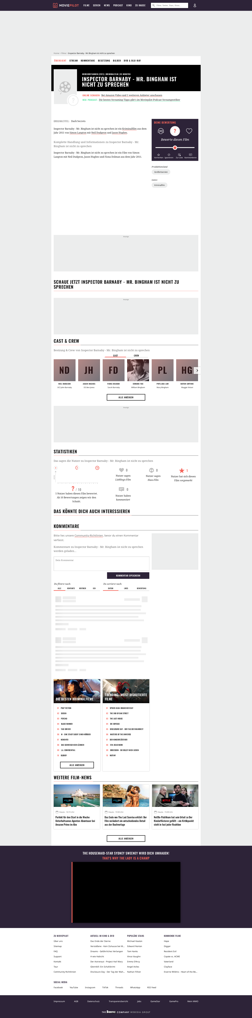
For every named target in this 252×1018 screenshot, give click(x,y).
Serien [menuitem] (96, 5)
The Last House (116, 718)
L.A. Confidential (68, 750)
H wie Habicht (97, 956)
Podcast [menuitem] (118, 5)
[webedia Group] (126, 1012)
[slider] (175, 148)
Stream (73, 60)
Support (58, 956)
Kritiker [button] (82, 588)
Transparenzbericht (118, 1001)
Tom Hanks (132, 951)
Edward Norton (134, 946)
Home (56, 53)
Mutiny (113, 755)
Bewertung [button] (141, 588)
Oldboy (64, 755)
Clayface (168, 966)
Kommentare (88, 60)
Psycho (64, 718)
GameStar (155, 1001)
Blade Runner (67, 723)
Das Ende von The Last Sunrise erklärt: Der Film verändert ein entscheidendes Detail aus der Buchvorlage (126, 820)
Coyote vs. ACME (172, 956)
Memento (64, 739)
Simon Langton (78, 132)
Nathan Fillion (134, 971)
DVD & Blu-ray (132, 60)
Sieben (63, 713)
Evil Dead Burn (116, 744)
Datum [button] (110, 588)
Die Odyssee (115, 723)
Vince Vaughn (134, 956)
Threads (119, 987)
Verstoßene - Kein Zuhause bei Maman (107, 946)
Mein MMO (192, 1001)
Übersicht (60, 60)
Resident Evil (170, 951)
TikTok (105, 987)
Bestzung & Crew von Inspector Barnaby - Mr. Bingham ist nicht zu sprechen (102, 350)
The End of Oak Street (119, 713)
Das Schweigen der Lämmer (72, 744)
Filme (63, 53)
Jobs (139, 1001)
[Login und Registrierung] (194, 5)
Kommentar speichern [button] (128, 575)
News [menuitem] (107, 5)
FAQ (56, 951)
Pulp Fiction (66, 708)
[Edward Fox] (138, 370)
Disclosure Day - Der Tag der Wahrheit (127, 729)
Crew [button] (136, 355)
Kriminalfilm (159, 185)
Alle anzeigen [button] (126, 397)
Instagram (90, 987)
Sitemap (58, 946)
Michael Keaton (134, 941)
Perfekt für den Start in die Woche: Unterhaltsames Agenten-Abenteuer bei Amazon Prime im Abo (75, 820)
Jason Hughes (119, 132)
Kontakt (57, 961)
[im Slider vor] (197, 370)
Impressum (59, 1001)
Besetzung (104, 60)
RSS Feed (151, 987)
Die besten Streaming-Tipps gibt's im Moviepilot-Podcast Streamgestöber (139, 99)
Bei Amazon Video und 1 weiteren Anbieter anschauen (131, 95)
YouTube (74, 987)
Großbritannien (161, 172)
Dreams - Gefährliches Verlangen (106, 951)
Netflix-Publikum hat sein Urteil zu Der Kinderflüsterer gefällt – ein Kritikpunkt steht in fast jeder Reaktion (174, 820)
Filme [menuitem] (86, 5)
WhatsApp (135, 987)
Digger (167, 946)
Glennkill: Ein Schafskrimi (102, 966)
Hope (166, 941)
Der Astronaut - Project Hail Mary (106, 961)
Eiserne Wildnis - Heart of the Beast (181, 971)
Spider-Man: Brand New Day (121, 708)
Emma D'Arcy (133, 961)
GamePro (173, 1001)
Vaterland (168, 961)
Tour (56, 966)
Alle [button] (59, 588)
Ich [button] (94, 588)
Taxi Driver (66, 729)
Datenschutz (93, 1001)
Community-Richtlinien (89, 535)
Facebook (58, 987)
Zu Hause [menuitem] (140, 5)
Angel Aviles (133, 966)
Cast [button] (115, 355)
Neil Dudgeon (98, 132)
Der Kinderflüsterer (118, 739)
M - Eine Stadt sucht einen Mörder (76, 734)
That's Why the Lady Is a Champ (126, 858)
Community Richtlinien (65, 971)
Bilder (117, 60)
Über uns (58, 941)
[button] (158, 156)
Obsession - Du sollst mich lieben (124, 750)
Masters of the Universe (120, 734)
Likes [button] (126, 588)
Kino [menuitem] (129, 5)
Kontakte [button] (71, 588)
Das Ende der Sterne (100, 941)
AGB (76, 1001)
